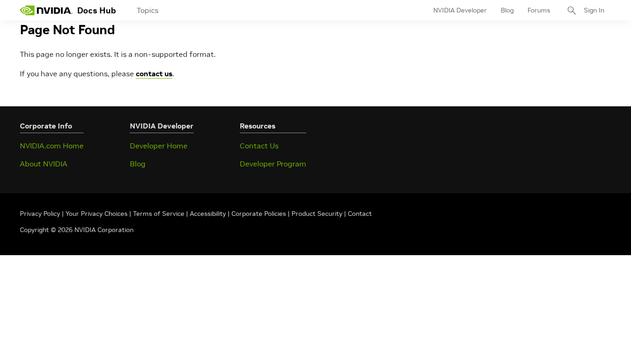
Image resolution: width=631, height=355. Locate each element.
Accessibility (208, 213)
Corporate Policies (258, 213)
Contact (360, 213)
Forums (539, 10)
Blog (507, 10)
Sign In (594, 10)
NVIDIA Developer (460, 10)
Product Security (316, 213)
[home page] (46, 10)
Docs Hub (96, 10)
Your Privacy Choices (96, 213)
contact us (154, 73)
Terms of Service (158, 213)
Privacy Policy (41, 213)
